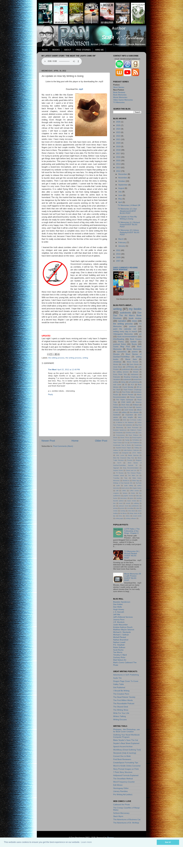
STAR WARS (126, 402)
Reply (50, 394)
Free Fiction (126, 392)
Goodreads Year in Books (122, 445)
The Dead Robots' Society (124, 697)
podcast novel (123, 506)
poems (135, 352)
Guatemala (137, 445)
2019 (118, 147)
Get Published (134, 442)
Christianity (119, 432)
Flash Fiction (117, 442)
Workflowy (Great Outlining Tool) (127, 750)
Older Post (101, 440)
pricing (115, 508)
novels (128, 503)
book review (135, 318)
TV (140, 470)
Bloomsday (119, 427)
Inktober (116, 453)
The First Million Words (123, 700)
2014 (118, 164)
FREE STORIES (83, 50)
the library (123, 513)
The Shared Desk (120, 707)
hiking (123, 382)
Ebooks (116, 354)
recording (130, 508)
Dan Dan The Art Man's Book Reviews (127, 315)
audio (118, 485)
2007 (118, 261)
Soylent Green (118, 470)
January (122, 246)
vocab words (137, 516)
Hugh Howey (118, 609)
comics (118, 410)
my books (135, 309)
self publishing (133, 382)
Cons (139, 432)
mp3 (81, 89)
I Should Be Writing (121, 691)
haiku (137, 495)
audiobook (127, 379)
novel (120, 503)
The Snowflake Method (123, 779)
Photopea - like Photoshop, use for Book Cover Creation (126, 730)
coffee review (134, 490)
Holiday (136, 447)
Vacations (116, 379)
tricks (120, 516)
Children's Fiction (135, 430)
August (121, 188)
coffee (124, 490)
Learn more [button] (86, 842)
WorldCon (126, 480)
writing (85, 358)
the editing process (56, 358)
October (122, 181)
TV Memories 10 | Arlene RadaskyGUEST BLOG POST (128, 232)
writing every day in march (125, 331)
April (120, 202)
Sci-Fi (119, 463)
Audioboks (128, 425)
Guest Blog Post (121, 347)
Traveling (116, 478)
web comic (117, 385)
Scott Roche (118, 650)
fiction (133, 493)
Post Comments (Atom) (63, 446)
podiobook (126, 369)
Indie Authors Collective (131, 450)
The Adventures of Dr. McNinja (126, 823)
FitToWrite (135, 440)
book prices (125, 488)
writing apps (119, 518)
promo (122, 508)
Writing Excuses (120, 720)
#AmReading (118, 339)
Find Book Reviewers (122, 759)
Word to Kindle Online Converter (127, 766)
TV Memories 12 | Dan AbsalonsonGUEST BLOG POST (127, 211)
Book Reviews (119, 92)
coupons (116, 493)
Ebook (115, 437)
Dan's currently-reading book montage (125, 269)
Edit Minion (118, 785)
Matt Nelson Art (119, 660)
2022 (118, 136)
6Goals (135, 372)
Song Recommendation (131, 468)
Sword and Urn (131, 470)
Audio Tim (117, 678)
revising (136, 369)
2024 (118, 129)
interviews (123, 498)
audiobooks (125, 312)
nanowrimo (121, 352)
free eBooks (134, 412)
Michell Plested (127, 395)
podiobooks (135, 506)
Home (75, 440)
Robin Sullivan (119, 647)
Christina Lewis (130, 432)
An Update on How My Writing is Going (127, 218)
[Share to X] (53, 354)
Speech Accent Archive (122, 747)
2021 (118, 139)
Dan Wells (117, 607)
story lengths (128, 417)
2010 (118, 254)
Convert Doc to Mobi (122, 756)
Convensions (120, 435)
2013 (118, 168)
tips (114, 516)
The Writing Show (120, 710)
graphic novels (128, 495)
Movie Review (132, 362)
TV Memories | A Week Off (129, 205)
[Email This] (48, 354)
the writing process (73, 358)
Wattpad (136, 405)
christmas (117, 362)
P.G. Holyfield (118, 645)
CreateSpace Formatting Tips (125, 763)
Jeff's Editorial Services (123, 617)
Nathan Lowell (119, 642)
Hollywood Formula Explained (125, 775)
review (115, 511)
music (124, 364)
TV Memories (119, 102)
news (134, 321)
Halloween (135, 374)
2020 (118, 143)
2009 (118, 257)
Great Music (117, 367)
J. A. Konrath (118, 612)
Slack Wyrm (118, 816)
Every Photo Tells (120, 374)
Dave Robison (134, 435)
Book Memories (119, 95)
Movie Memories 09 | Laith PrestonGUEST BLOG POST (132, 577)
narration (122, 321)
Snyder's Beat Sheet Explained (126, 743)
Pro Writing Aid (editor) (122, 795)
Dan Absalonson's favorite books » (128, 299)
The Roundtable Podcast (123, 704)
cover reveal (129, 410)
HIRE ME (99, 50)
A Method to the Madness (125, 422)
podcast (132, 326)
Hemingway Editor (121, 788)
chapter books (136, 488)
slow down (131, 511)
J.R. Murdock (118, 622)
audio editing (128, 485)
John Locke (120, 455)
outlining (136, 503)
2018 (118, 150)
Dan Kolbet (118, 604)
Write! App (135, 480)
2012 (118, 171)
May (120, 199)
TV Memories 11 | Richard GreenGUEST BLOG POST (129, 224)
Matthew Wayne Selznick (123, 630)
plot (114, 506)
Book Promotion (133, 427)
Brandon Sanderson (120, 430)
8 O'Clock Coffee (135, 420)
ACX (132, 385)
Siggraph (116, 468)
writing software (131, 518)
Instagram (125, 453)
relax (137, 508)
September (123, 185)
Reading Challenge (131, 377)
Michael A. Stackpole (122, 632)
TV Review (120, 473)
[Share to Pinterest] (58, 354)
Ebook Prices (124, 437)
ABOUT (67, 50)
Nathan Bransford (120, 640)
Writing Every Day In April (122, 407)
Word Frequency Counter (124, 782)
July (120, 192)
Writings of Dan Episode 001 (122, 483)
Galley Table (118, 684)
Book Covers (135, 339)
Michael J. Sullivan (121, 635)
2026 (118, 122)
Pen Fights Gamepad (124, 400)
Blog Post (138, 425)
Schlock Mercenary (121, 813)
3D (126, 385)
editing (124, 412)
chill (117, 490)
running (122, 511)
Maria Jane (131, 359)
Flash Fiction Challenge (132, 390)
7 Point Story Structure (122, 772)
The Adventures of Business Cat (126, 820)
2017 (118, 153)
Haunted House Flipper (123, 447)
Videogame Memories (123, 334)
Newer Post (48, 440)
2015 (118, 161)
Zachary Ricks (119, 657)
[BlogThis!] (51, 354)
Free (117, 392)
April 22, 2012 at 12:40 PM (68, 370)
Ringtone (138, 460)
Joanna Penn (118, 620)
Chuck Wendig (127, 387)
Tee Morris (117, 652)
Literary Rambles (120, 791)
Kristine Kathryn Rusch (122, 627)
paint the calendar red (124, 329)
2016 (118, 157)
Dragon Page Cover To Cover (125, 681)
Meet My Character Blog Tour (123, 458)
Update (133, 342)
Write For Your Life (121, 713)
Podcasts (116, 377)
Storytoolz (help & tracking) (124, 753)
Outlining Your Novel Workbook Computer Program (126, 736)
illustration (117, 415)
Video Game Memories (123, 100)
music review (131, 501)
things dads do (134, 513)
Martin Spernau (133, 455)
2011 (118, 250)
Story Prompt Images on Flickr (126, 769)
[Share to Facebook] (56, 354)
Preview (129, 460)
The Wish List (133, 475)
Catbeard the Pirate (121, 805)
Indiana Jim (117, 450)
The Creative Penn (121, 694)
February (122, 242)
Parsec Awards (135, 397)
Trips (125, 478)
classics (138, 407)
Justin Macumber (120, 625)
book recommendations (127, 337)
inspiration (129, 415)
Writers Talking (119, 716)
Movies (115, 364)
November (123, 178)
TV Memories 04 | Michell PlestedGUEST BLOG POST (131, 554)
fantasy (125, 493)
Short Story (125, 405)
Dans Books (134, 364)
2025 (118, 125)
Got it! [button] (168, 842)
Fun (125, 442)
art (140, 334)
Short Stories (118, 87)
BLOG (45, 50)
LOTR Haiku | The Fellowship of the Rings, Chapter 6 (132, 531)
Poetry (121, 342)
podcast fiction (119, 344)
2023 (118, 132)
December (123, 174)
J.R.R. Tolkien (136, 453)
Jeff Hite (116, 615)
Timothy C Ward (120, 655)
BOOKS (56, 50)
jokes (131, 498)
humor (115, 498)
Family (127, 440)
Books (134, 344)
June (120, 195)
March (121, 239)
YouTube (138, 483)
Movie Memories (120, 97)
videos (127, 516)
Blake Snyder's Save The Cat (125, 740)
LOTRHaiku (130, 367)
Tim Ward (52, 370)
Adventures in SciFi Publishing (126, 675)
